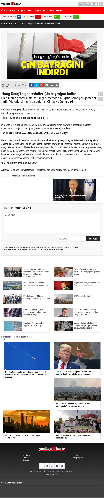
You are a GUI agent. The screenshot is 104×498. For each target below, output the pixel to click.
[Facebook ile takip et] (41, 466)
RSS (77, 455)
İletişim (26, 461)
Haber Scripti (49, 475)
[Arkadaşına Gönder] (46, 85)
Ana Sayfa (26, 455)
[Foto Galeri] (92, 4)
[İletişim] (96, 4)
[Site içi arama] (101, 4)
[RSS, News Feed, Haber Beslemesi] (51, 466)
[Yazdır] (51, 85)
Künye (26, 458)
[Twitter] (36, 85)
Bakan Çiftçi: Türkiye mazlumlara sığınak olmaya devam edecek (33, 10)
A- (100, 99)
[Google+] (41, 85)
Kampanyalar (78, 458)
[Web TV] (88, 4)
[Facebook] (31, 85)
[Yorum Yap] (56, 85)
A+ (100, 94)
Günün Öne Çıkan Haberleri (11, 483)
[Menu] (80, 4)
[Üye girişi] (56, 466)
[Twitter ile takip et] (46, 466)
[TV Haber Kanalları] (84, 4)
